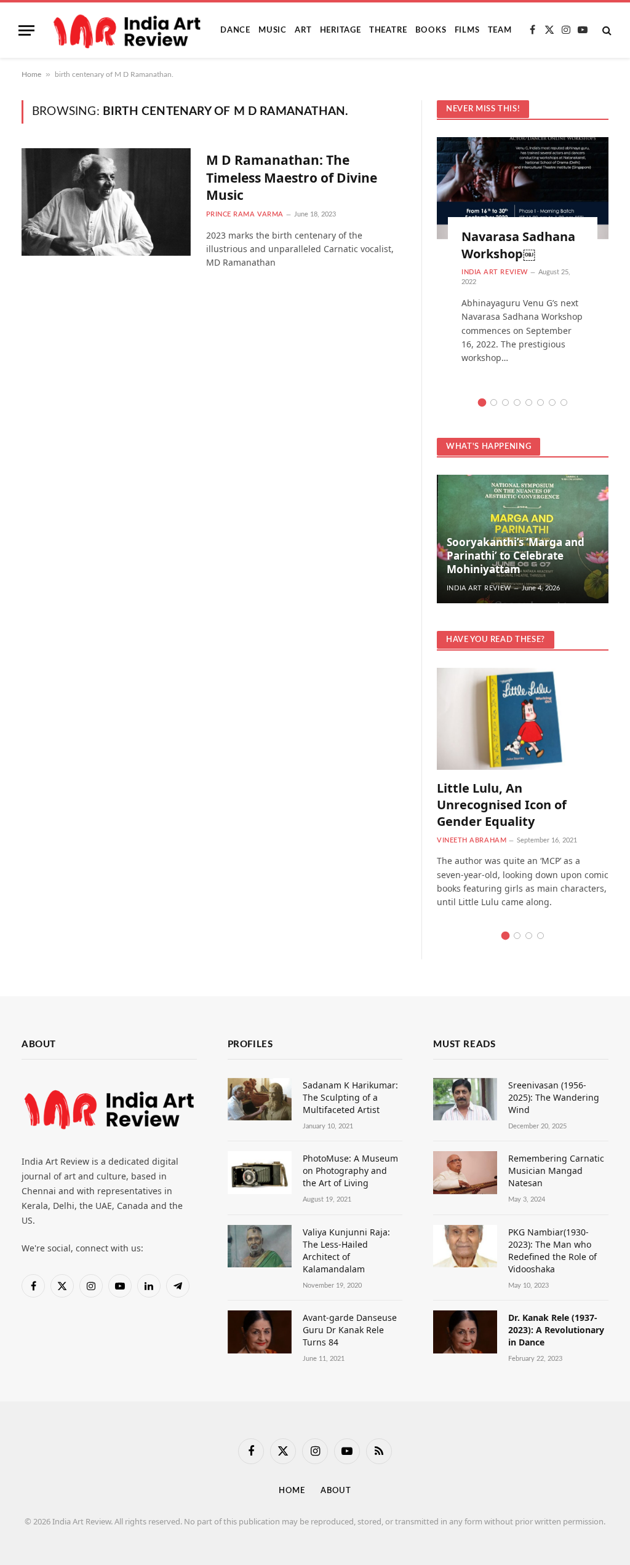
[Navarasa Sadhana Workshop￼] (522, 188)
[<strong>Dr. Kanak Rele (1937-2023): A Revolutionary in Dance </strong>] (465, 1331)
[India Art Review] (128, 30)
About (336, 1491)
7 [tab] (552, 402)
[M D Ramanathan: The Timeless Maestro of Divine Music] (106, 201)
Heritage (340, 30)
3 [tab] (505, 402)
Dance (235, 30)
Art (303, 30)
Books (431, 30)
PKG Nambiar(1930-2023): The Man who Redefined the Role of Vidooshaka (552, 1250)
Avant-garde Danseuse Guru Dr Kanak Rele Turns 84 (350, 1330)
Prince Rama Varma (245, 214)
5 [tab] (529, 402)
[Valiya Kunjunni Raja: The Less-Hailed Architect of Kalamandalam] (260, 1246)
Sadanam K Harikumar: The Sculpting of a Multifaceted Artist (350, 1097)
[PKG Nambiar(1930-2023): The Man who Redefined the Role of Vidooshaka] (465, 1246)
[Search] (606, 30)
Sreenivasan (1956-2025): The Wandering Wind (553, 1097)
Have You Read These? (495, 640)
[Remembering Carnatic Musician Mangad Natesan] (465, 1172)
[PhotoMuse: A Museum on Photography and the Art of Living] (260, 1172)
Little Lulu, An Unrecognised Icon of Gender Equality (502, 805)
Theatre (388, 30)
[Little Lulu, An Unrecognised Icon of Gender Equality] (522, 719)
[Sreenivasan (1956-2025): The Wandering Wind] (465, 1099)
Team (500, 30)
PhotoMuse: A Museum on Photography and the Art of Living (350, 1170)
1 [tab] (482, 402)
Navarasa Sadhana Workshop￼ (518, 244)
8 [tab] (564, 402)
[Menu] (26, 30)
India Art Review (494, 272)
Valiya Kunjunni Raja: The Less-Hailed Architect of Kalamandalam (346, 1250)
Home (31, 74)
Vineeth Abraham (471, 840)
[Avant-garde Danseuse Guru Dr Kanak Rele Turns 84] (260, 1331)
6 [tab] (540, 402)
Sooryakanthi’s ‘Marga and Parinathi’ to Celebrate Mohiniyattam (515, 556)
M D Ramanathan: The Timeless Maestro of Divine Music (291, 177)
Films (467, 30)
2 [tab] (494, 402)
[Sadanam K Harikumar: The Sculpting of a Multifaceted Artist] (260, 1099)
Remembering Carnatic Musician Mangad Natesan (556, 1170)
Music (272, 30)
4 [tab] (517, 402)
